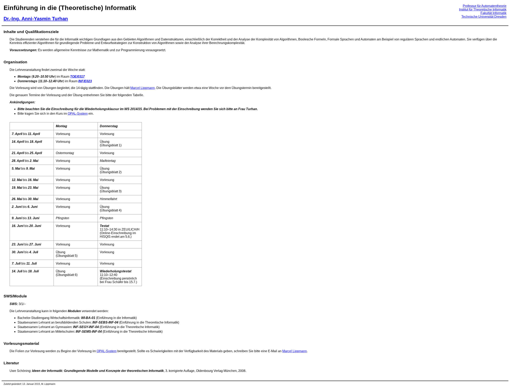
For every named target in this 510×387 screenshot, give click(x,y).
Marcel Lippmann (142, 88)
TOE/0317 (77, 76)
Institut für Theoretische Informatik (482, 9)
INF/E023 (85, 81)
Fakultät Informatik (493, 13)
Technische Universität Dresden (483, 16)
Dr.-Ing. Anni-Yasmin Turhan (36, 18)
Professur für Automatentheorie (484, 6)
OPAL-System (78, 113)
